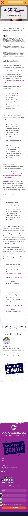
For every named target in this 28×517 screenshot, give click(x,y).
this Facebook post (14, 32)
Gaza (12, 17)
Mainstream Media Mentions (8, 469)
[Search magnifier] (22, 2)
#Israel (8, 275)
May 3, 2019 (18, 283)
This (24, 115)
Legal (3, 460)
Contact (3, 462)
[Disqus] (14, 402)
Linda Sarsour (16, 17)
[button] (25, 2)
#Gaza (19, 273)
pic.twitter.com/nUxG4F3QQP (14, 305)
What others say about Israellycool (9, 467)
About (3, 458)
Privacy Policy (5, 465)
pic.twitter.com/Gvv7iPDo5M (14, 277)
